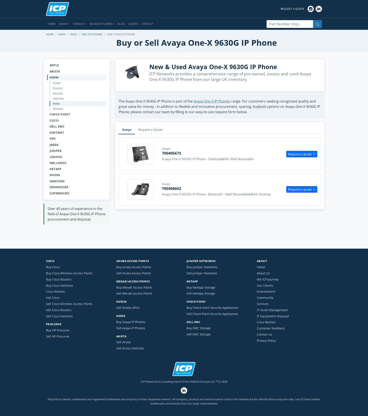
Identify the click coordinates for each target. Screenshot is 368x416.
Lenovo (56, 157)
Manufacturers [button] (101, 24)
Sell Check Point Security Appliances (212, 314)
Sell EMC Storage (199, 334)
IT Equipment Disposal (273, 316)
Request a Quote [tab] (150, 129)
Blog (121, 24)
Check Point (60, 114)
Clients (133, 24)
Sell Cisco (52, 298)
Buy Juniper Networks (202, 267)
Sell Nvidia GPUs (128, 308)
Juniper (56, 151)
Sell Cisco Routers (58, 310)
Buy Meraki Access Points (134, 287)
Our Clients (265, 286)
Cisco (54, 120)
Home (52, 24)
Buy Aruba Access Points (133, 267)
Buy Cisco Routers (59, 279)
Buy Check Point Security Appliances (212, 308)
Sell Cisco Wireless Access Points (69, 304)
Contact (148, 24)
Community (265, 298)
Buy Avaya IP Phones (130, 322)
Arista (55, 71)
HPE (53, 139)
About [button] (63, 24)
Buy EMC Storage (199, 328)
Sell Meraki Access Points (134, 293)
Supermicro (59, 193)
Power (57, 83)
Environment (266, 291)
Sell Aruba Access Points (133, 273)
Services (263, 304)
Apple (54, 65)
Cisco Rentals (55, 291)
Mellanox (58, 163)
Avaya (62, 34)
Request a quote (300, 154)
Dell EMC (57, 126)
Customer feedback (271, 328)
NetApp (56, 169)
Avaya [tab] (126, 129)
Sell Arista (123, 342)
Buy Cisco (53, 267)
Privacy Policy (266, 341)
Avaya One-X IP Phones (212, 101)
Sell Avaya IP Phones (130, 328)
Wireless (58, 109)
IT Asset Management (272, 310)
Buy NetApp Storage (201, 287)
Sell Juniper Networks (202, 273)
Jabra (54, 145)
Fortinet (57, 133)
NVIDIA (55, 175)
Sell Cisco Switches (59, 316)
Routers (58, 88)
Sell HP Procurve (57, 336)
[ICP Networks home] (57, 9)
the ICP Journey (268, 279)
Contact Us (264, 334)
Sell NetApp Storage (201, 293)
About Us (263, 273)
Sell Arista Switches (130, 348)
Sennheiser (59, 187)
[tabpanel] (220, 172)
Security (58, 93)
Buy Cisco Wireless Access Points (69, 273)
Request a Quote (293, 9)
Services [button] (79, 24)
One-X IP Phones (92, 34)
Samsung (57, 181)
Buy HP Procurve (57, 330)
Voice (73, 34)
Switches (58, 98)
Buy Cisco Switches (59, 286)
